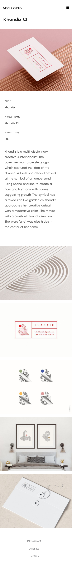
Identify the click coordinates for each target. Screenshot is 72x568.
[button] (68, 7)
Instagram (34, 541)
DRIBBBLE (34, 548)
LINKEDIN (34, 556)
